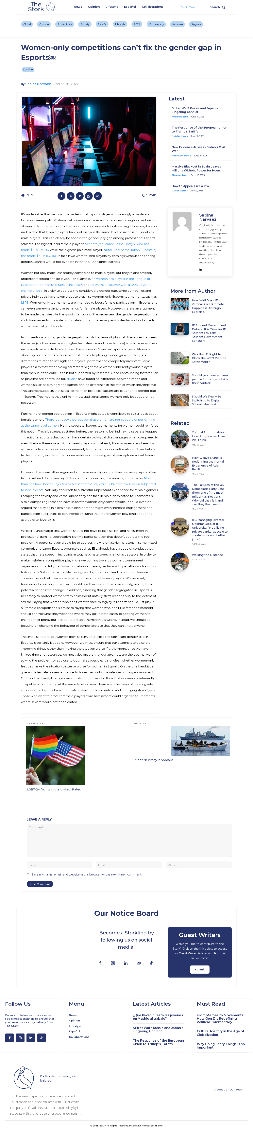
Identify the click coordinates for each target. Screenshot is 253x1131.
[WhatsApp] (89, 196)
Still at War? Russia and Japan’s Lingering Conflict (195, 110)
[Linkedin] (98, 196)
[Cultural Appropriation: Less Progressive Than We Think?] (180, 439)
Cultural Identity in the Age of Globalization (220, 1033)
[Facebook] (61, 196)
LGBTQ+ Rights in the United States (54, 789)
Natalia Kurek (180, 136)
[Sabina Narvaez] (184, 242)
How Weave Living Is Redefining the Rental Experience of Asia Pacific (208, 463)
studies (71, 379)
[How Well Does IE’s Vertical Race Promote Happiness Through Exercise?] (180, 304)
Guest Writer (180, 190)
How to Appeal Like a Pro (190, 186)
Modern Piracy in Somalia (154, 760)
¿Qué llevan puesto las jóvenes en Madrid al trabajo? (158, 1017)
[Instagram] (113, 963)
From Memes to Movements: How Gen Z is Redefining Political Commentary (220, 1018)
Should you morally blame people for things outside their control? (210, 379)
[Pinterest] (80, 196)
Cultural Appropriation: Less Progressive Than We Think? (208, 436)
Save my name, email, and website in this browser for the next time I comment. (87, 874)
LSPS (24, 302)
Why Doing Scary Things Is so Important (221, 1046)
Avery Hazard (180, 116)
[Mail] (138, 963)
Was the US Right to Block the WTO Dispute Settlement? (209, 358)
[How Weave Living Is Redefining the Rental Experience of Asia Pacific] (180, 464)
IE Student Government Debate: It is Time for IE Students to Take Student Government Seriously (209, 333)
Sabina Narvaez (38, 84)
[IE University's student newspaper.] (42, 7)
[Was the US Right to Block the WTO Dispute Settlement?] (180, 358)
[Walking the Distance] (180, 562)
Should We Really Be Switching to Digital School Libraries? (207, 400)
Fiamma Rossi (180, 175)
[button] (218, 7)
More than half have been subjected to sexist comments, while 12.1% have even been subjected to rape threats (88, 484)
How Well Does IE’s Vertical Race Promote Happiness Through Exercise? (208, 306)
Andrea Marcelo (181, 155)
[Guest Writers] (199, 952)
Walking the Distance (207, 555)
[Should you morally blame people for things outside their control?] (180, 379)
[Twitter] (71, 196)
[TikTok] (151, 963)
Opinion (28, 69)
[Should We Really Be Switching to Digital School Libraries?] (180, 400)
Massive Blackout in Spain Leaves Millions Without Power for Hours (196, 168)
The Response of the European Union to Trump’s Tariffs (158, 1042)
